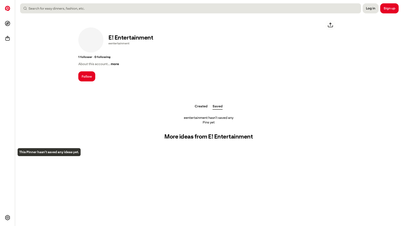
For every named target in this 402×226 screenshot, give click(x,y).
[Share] (330, 25)
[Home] (8, 8)
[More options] (8, 218)
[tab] (201, 106)
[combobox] (192, 8)
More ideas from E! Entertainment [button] (208, 136)
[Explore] (8, 23)
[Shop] (8, 38)
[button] (85, 57)
